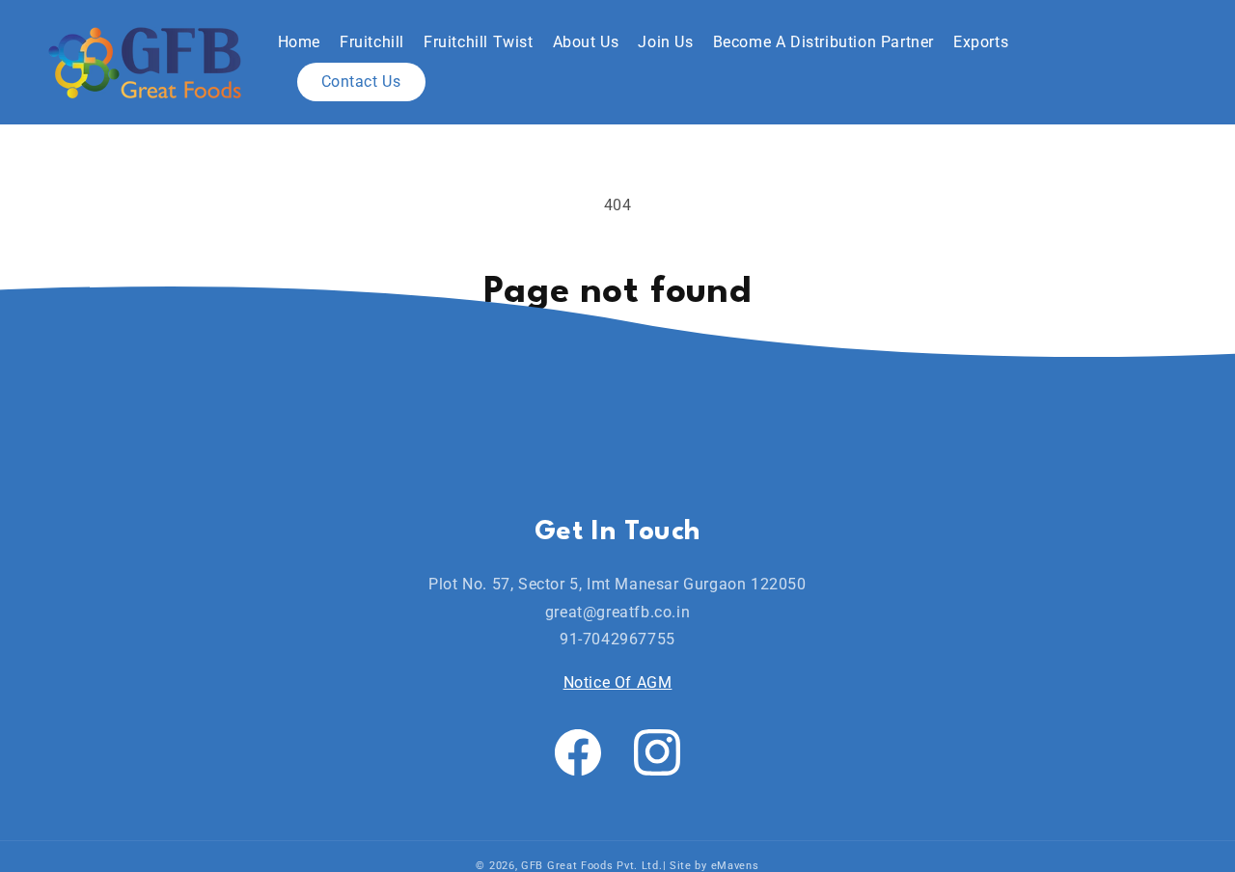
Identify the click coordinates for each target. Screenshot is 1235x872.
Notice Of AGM (617, 682)
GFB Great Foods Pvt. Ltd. (592, 865)
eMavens (735, 865)
